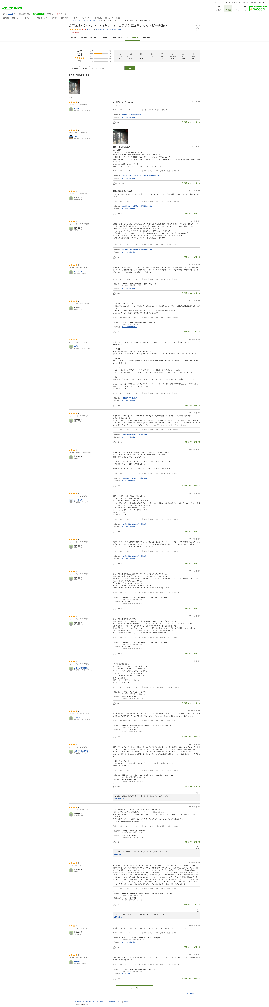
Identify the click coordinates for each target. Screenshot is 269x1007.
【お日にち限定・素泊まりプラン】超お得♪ (134, 434)
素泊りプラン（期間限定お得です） (132, 115)
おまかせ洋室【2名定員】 (129, 117)
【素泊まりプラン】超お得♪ (130, 398)
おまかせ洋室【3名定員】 (129, 437)
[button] (74, 86)
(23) (105, 38)
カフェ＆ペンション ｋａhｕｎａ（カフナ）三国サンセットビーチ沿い (118, 25)
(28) (132, 38)
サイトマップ (233, 2)
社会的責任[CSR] (101, 1001)
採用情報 (112, 1001)
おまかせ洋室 (126, 974)
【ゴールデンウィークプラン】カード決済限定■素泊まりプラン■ (140, 176)
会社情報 (78, 1001)
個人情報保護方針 (88, 1001)
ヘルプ (215, 2)
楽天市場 (253, 2)
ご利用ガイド (223, 2)
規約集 (119, 1001)
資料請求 (126, 1001)
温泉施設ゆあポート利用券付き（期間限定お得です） (137, 206)
